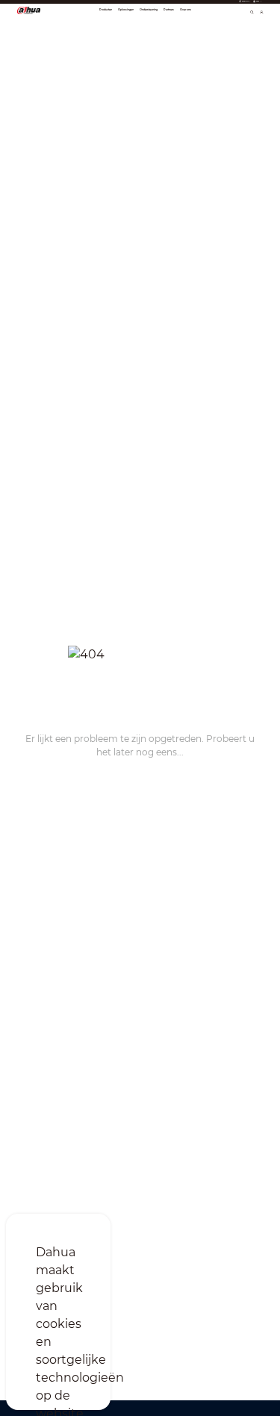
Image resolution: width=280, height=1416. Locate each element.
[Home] (29, 10)
